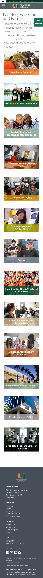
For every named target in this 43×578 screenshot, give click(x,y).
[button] (38, 571)
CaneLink (9, 511)
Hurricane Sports (12, 530)
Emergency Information (13, 563)
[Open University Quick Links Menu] (40, 1)
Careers (8, 532)
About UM (9, 506)
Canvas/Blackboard (13, 516)
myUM (8, 509)
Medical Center (11, 527)
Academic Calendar (13, 514)
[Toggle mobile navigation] (3, 5)
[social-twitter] (12, 552)
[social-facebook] (7, 553)
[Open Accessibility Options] (3, 1)
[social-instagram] (19, 553)
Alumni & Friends (12, 525)
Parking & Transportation (15, 543)
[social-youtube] (15, 553)
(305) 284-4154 (11, 498)
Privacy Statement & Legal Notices (17, 565)
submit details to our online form (25, 574)
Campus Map (10, 541)
